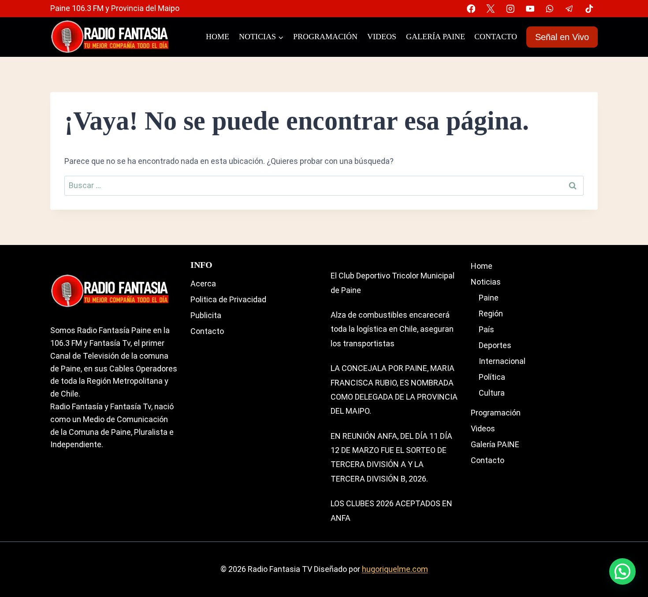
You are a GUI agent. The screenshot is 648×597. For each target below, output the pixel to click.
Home (217, 36)
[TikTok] (589, 8)
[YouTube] (530, 8)
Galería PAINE (435, 36)
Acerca (203, 283)
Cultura (492, 392)
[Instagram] (510, 8)
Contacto (495, 36)
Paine (489, 297)
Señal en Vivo (562, 37)
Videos (381, 36)
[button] (622, 571)
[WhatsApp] (550, 8)
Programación (325, 36)
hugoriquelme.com (395, 569)
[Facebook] (471, 8)
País (486, 329)
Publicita (205, 315)
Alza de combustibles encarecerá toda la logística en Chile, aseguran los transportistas (392, 329)
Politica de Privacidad (228, 299)
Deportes (495, 345)
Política (492, 377)
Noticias (486, 281)
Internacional (502, 361)
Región (491, 313)
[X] (490, 8)
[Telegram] (569, 8)
